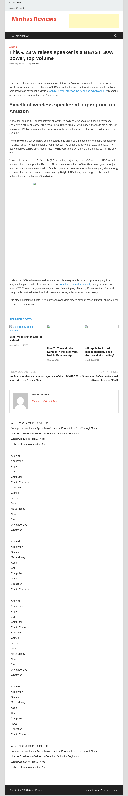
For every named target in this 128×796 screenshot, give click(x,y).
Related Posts (20, 319)
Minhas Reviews (34, 19)
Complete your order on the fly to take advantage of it (78, 91)
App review (17, 461)
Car (13, 471)
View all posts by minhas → (45, 400)
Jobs (13, 503)
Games (15, 493)
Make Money (18, 508)
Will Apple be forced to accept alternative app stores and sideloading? (100, 352)
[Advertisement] (94, 21)
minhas (35, 64)
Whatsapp (16, 530)
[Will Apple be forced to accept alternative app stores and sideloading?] (102, 335)
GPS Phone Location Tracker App (29, 423)
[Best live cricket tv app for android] (26, 330)
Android (13, 47)
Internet (15, 498)
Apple (14, 466)
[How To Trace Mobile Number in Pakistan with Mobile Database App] (64, 335)
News (14, 514)
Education (16, 487)
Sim (13, 519)
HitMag (114, 790)
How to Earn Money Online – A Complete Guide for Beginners (45, 433)
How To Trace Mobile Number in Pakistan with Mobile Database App (62, 352)
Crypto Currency (20, 482)
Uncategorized (19, 524)
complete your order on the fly (75, 284)
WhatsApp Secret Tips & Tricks (28, 439)
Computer (16, 477)
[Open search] (115, 35)
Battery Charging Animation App (28, 444)
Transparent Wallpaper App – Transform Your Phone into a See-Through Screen (55, 428)
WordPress (100, 790)
